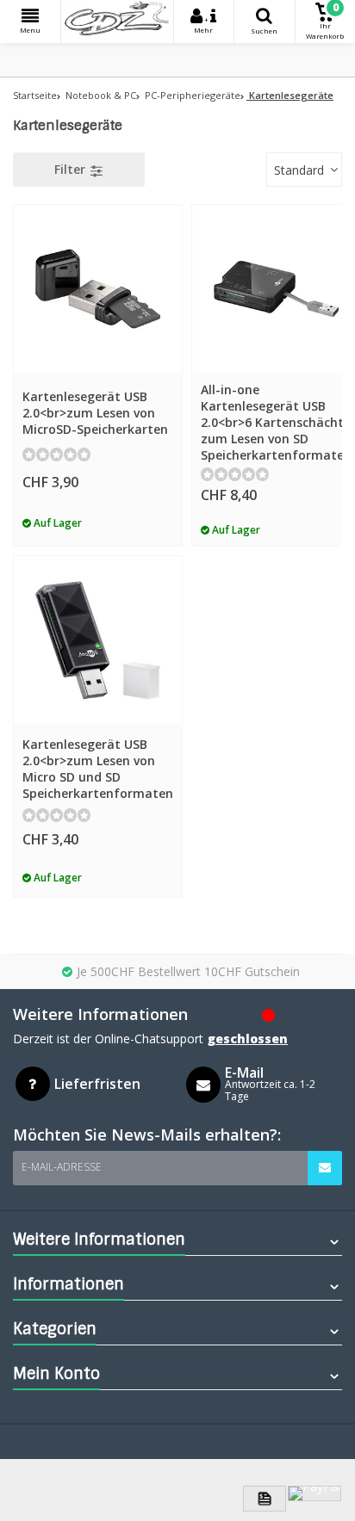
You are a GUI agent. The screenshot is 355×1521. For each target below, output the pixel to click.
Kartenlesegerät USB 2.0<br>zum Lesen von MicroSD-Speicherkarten (95, 412)
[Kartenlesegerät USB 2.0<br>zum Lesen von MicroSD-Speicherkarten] (97, 288)
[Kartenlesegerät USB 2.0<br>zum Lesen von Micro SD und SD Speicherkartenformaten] (97, 640)
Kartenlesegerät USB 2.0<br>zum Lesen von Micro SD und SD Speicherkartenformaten (97, 768)
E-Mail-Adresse (62, 1166)
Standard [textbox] (299, 170)
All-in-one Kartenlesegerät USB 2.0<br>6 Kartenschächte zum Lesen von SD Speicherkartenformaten (276, 422)
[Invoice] (264, 1499)
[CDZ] (117, 21)
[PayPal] (314, 1493)
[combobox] (304, 169)
